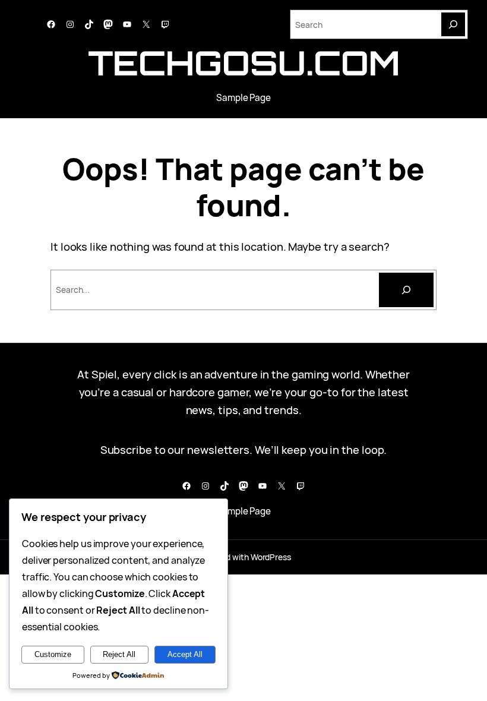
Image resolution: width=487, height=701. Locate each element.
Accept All (185, 654)
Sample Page (243, 97)
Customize (52, 654)
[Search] (453, 24)
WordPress (271, 557)
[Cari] (406, 290)
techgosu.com (244, 63)
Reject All (119, 654)
